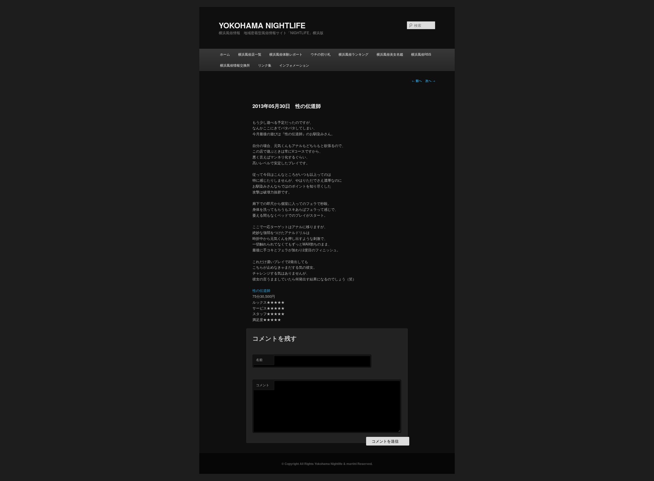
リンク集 (264, 65)
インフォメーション (294, 65)
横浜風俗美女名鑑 (390, 54)
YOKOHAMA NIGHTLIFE (262, 25)
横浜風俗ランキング (353, 54)
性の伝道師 (261, 290)
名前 (259, 359)
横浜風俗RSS (421, 54)
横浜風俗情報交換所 (235, 65)
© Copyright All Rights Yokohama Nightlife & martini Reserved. (327, 463)
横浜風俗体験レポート (285, 54)
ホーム (225, 54)
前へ (417, 80)
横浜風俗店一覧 (249, 54)
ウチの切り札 (321, 54)
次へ (430, 80)
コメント (262, 385)
